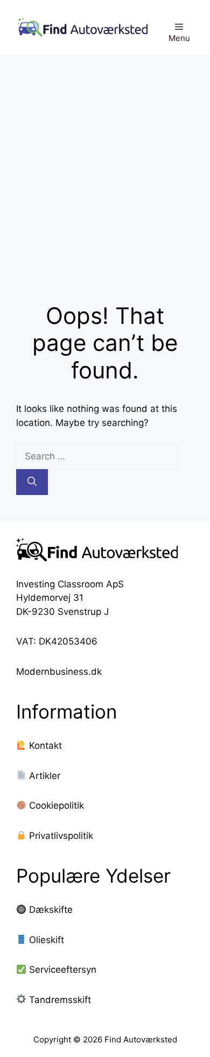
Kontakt (44, 745)
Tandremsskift (60, 999)
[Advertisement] (105, 164)
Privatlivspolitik (59, 835)
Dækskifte (51, 909)
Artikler (43, 775)
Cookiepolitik (55, 805)
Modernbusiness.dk (59, 671)
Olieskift (46, 939)
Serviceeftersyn (62, 969)
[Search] (32, 482)
